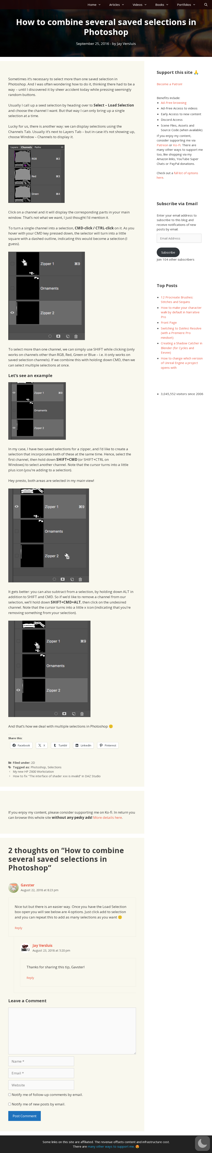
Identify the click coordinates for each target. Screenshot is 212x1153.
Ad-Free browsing (174, 103)
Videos (137, 4)
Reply (18, 928)
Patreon (162, 145)
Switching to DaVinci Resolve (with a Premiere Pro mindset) (181, 333)
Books (159, 4)
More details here (107, 817)
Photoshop (38, 767)
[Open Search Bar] (206, 4)
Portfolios (184, 4)
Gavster (27, 885)
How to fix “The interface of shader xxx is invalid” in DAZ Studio (57, 776)
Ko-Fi (177, 145)
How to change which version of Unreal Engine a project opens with (182, 363)
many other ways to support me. (111, 1146)
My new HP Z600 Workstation (33, 771)
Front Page (169, 322)
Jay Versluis (42, 945)
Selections (54, 767)
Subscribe (168, 252)
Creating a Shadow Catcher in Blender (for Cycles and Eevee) (181, 347)
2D (33, 763)
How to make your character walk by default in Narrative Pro (181, 312)
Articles (114, 4)
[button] (202, 1143)
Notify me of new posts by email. (38, 1104)
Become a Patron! (169, 84)
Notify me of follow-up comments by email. (47, 1094)
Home (92, 4)
